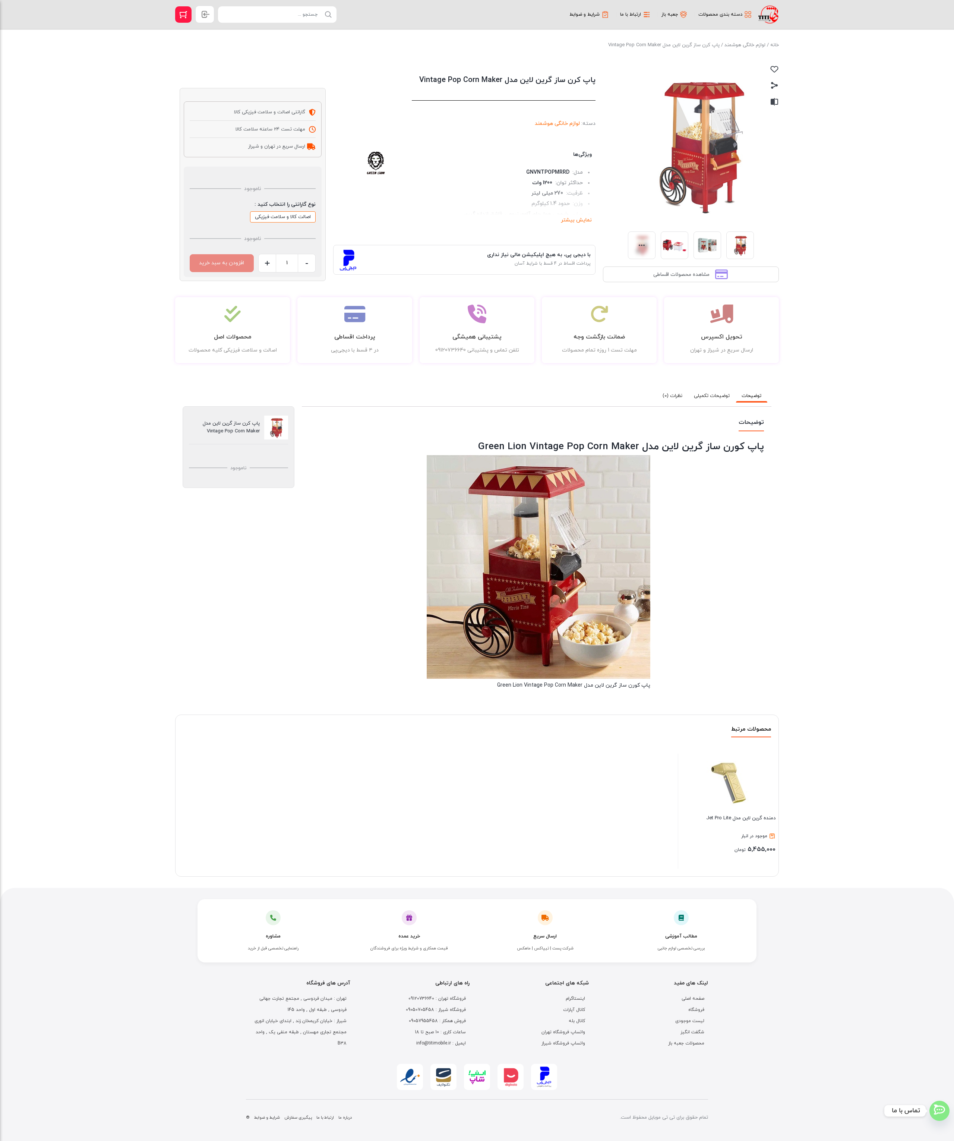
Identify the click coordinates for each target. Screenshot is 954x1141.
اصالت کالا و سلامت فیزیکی (283, 217)
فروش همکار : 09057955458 (437, 1021)
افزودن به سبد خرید (221, 263)
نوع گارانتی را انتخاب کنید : (285, 204)
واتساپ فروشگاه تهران (563, 1032)
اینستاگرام (575, 999)
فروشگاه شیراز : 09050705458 (436, 1010)
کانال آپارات (574, 1010)
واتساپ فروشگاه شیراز (563, 1043)
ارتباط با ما (325, 1117)
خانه (774, 45)
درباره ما (345, 1117)
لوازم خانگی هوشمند (744, 45)
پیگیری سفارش (298, 1117)
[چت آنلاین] (939, 1111)
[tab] (752, 396)
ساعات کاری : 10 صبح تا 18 (440, 1032)
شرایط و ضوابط (267, 1117)
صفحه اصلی (693, 999)
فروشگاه (696, 1010)
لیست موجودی (689, 1021)
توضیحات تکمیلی (712, 396)
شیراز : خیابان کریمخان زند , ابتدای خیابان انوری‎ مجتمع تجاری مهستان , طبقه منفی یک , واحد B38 (301, 1032)
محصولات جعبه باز (686, 1043)
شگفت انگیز (692, 1032)
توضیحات (751, 396)
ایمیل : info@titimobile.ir (441, 1043)
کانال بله (577, 1021)
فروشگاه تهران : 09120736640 (437, 999)
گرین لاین (376, 163)
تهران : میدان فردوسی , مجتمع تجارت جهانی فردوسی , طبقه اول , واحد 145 (303, 1004)
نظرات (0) (672, 396)
